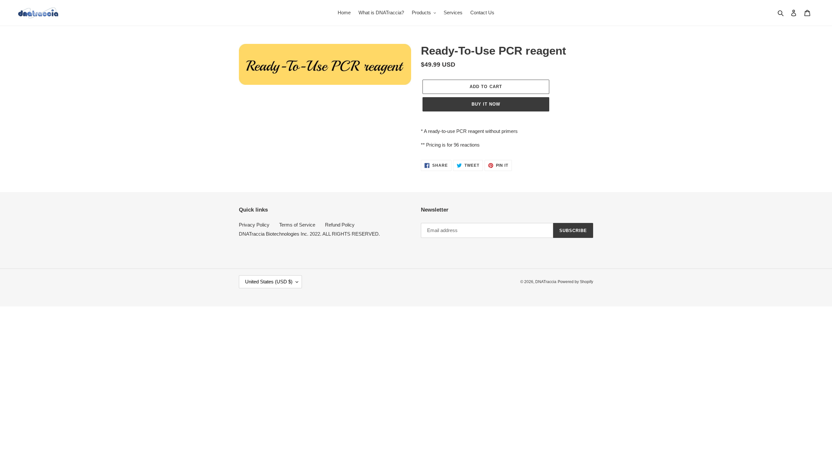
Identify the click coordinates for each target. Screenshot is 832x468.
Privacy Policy (254, 225)
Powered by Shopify (575, 282)
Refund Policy (340, 225)
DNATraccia (545, 282)
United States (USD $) (268, 281)
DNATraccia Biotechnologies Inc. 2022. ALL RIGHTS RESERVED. (309, 234)
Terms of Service (297, 225)
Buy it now (486, 104)
